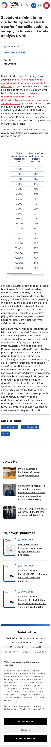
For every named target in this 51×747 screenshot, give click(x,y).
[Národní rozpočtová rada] (11, 5)
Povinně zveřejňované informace (25, 638)
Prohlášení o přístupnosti (25, 647)
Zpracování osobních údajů (25, 642)
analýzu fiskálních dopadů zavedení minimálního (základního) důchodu (23, 83)
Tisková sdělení (15, 52)
